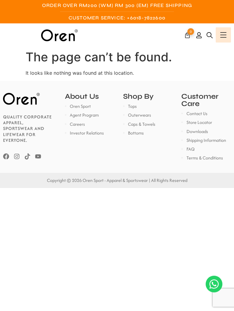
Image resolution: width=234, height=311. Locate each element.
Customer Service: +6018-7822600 (117, 18)
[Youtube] (38, 156)
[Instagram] (17, 156)
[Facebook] (6, 156)
